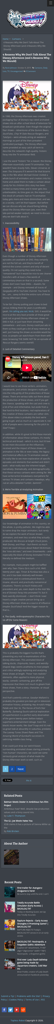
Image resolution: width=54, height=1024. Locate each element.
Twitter (10, 1009)
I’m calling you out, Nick (21, 311)
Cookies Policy (16, 999)
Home (6, 38)
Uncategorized (16, 71)
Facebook (4, 1009)
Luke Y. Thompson (16, 815)
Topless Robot (18, 1020)
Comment (31, 71)
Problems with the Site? (28, 996)
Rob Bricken (13, 831)
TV (8, 71)
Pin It (28, 780)
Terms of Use (32, 999)
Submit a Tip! (7, 996)
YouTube (16, 1009)
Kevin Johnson (11, 67)
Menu (50, 3)
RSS (43, 999)
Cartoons (16, 38)
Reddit (23, 1009)
